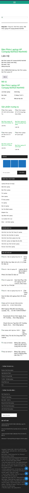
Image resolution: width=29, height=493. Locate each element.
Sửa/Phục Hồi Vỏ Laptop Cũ (10, 475)
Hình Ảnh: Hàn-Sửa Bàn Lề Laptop (10, 235)
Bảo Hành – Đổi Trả (6, 400)
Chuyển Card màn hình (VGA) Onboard (16, 464)
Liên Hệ (5, 56)
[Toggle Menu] (14, 2)
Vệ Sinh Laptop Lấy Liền (8, 469)
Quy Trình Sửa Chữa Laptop (7, 406)
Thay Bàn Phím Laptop (7, 480)
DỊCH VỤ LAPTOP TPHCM (14, 10)
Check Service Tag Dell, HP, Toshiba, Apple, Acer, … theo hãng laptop (15, 324)
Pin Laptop (4, 193)
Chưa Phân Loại (5, 382)
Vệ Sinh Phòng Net (6, 470)
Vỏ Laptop (4, 203)
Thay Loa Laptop (21, 484)
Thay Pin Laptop (5, 482)
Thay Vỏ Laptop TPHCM (8, 474)
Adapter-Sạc (4, 212)
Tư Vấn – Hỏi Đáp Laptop (7, 379)
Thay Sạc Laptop (6, 487)
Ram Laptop (4, 196)
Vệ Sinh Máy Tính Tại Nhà (21, 469)
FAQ (2, 385)
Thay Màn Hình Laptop (19, 480)
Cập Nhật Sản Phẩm (6, 373)
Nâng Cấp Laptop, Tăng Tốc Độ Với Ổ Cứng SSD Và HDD (20, 344)
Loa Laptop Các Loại (6, 219)
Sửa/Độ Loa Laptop (18, 465)
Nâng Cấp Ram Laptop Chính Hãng (16, 479)
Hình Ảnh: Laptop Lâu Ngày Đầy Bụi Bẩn (11, 241)
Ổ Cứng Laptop (5, 199)
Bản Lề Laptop (5, 206)
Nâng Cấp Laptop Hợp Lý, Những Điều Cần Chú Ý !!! (20, 353)
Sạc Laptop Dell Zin (16, 487)
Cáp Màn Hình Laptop (7, 215)
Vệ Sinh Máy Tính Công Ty (18, 470)
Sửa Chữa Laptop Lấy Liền (8, 462)
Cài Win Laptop (5, 472)
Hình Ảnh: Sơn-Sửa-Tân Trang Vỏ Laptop (11, 232)
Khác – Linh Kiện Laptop (7, 222)
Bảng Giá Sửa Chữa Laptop (7, 403)
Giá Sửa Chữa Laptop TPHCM (13, 460)
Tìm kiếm (21, 172)
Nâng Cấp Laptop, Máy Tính (9, 477)
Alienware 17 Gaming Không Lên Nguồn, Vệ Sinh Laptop (14, 438)
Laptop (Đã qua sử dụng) (7, 183)
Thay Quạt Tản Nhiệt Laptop (8, 486)
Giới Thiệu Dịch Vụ (5, 394)
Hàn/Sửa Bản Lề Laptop (7, 465)
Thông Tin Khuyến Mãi (6, 376)
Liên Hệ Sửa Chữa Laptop (7, 409)
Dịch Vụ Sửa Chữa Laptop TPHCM (10, 459)
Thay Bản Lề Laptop (11, 484)
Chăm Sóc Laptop (14, 472)
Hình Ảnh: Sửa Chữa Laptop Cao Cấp (10, 238)
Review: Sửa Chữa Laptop (8, 246)
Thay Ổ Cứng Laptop (15, 482)
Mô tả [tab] (5, 77)
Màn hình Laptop (5, 187)
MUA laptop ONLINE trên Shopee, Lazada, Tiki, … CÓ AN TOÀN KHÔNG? (13, 310)
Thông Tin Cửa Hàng (6, 397)
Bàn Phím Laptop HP (6, 72)
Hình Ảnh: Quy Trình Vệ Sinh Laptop (10, 244)
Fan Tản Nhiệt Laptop (6, 209)
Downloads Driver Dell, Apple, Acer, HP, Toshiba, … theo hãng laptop (14, 317)
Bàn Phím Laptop (18, 26)
